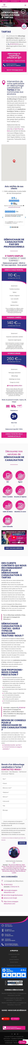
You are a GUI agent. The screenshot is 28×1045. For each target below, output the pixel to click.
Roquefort (16, 868)
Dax (11, 129)
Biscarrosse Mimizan (15, 865)
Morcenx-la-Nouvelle (16, 866)
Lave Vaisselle (8, 526)
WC (7, 482)
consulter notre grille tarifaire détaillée (14, 435)
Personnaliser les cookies (14, 965)
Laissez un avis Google (10, 898)
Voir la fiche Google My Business (13, 895)
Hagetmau (23, 869)
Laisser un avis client (14, 954)
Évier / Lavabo (8, 497)
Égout (20, 482)
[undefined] (23, 205)
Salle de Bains (8, 512)
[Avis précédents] (3, 217)
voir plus (19, 216)
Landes (6, 23)
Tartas (7, 866)
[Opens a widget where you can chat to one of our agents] (22, 1042)
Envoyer (22, 843)
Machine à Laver (20, 512)
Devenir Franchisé (14, 959)
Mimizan (12, 871)
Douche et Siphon (20, 497)
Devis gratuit (4, 1)
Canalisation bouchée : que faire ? (12, 745)
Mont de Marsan (20, 871)
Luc (14, 862)
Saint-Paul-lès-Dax (11, 869)
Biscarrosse (6, 871)
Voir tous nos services (14, 548)
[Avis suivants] (25, 217)
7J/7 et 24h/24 (14, 1)
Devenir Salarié (14, 962)
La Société (14, 957)
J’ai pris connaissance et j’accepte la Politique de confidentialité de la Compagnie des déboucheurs (12, 823)
